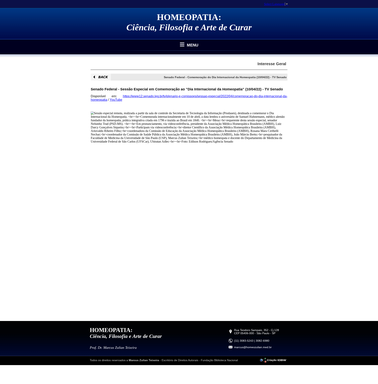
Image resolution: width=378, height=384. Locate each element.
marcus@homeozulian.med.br (253, 347)
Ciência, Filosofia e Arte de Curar (189, 27)
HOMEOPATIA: (189, 17)
